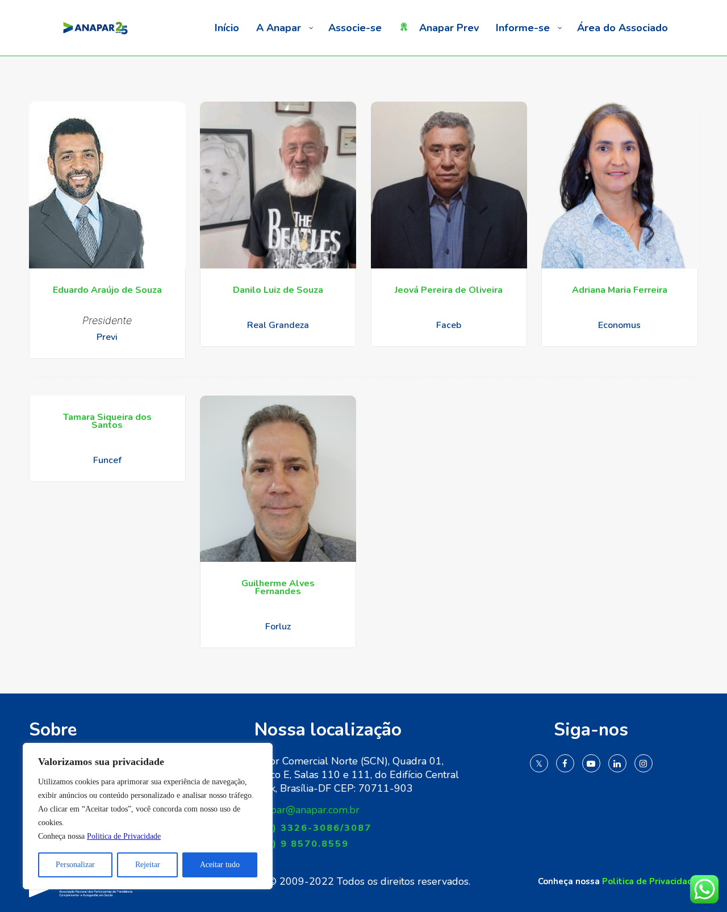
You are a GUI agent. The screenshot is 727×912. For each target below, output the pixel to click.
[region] (148, 816)
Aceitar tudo (220, 864)
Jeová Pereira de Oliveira (449, 290)
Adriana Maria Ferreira (619, 290)
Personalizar (75, 864)
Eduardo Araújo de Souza (107, 290)
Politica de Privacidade (124, 836)
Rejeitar (147, 864)
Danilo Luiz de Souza (278, 290)
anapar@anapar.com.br (307, 810)
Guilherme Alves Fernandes (278, 587)
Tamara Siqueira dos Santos (107, 421)
